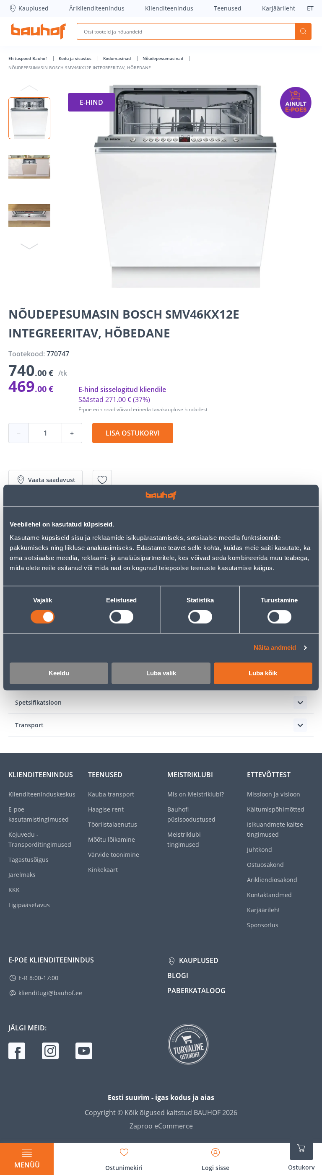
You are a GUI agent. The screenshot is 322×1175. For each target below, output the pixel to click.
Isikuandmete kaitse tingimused (275, 829)
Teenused (228, 8)
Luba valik (161, 673)
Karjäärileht (278, 8)
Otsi (303, 31)
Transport (29, 725)
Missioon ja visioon (273, 794)
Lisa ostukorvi (133, 433)
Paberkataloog (196, 990)
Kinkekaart (103, 870)
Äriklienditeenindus (97, 8)
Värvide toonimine (113, 855)
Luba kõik (263, 673)
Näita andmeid (275, 647)
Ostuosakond (265, 865)
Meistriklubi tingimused (184, 839)
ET (310, 8)
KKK (14, 890)
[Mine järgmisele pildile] (29, 246)
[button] (29, 118)
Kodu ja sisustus (76, 58)
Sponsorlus (262, 925)
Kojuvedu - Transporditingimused (39, 839)
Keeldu (59, 673)
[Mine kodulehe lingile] (38, 31)
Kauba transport (111, 794)
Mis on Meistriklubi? (195, 794)
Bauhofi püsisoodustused (191, 814)
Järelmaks (22, 875)
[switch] (121, 617)
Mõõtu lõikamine (111, 839)
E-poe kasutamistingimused (38, 814)
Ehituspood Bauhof (28, 58)
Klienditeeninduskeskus (41, 794)
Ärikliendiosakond (272, 880)
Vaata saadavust (51, 480)
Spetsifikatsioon (38, 702)
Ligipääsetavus (29, 905)
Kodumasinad (117, 58)
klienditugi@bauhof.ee (50, 993)
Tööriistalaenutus (112, 824)
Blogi (177, 975)
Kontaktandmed (269, 895)
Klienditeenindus (169, 8)
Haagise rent (106, 809)
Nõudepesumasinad (163, 58)
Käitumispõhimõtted (275, 809)
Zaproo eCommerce (161, 1126)
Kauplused (33, 8)
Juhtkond (259, 849)
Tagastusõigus (28, 860)
